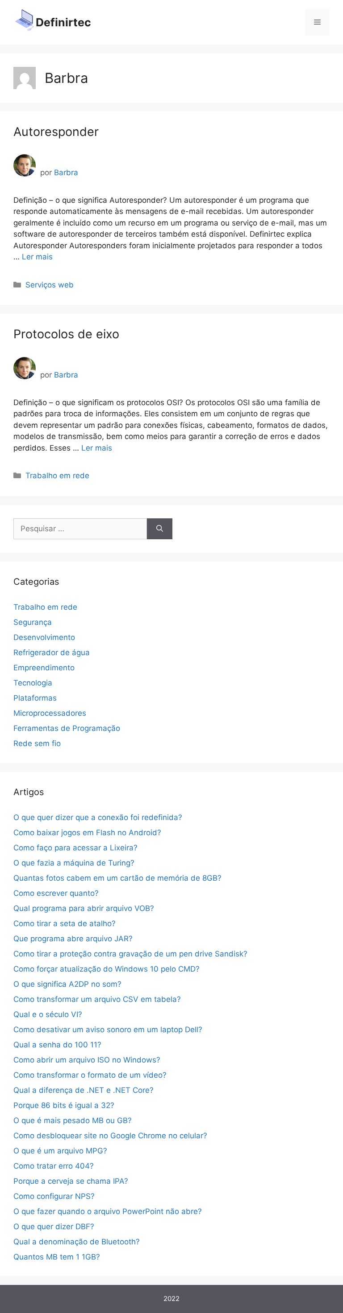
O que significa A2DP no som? (67, 984)
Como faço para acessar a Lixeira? (75, 847)
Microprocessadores (49, 713)
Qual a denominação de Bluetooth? (76, 1241)
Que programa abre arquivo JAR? (73, 938)
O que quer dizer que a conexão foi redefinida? (97, 817)
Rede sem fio (37, 743)
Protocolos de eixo (66, 334)
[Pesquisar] (159, 529)
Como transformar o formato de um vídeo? (90, 1075)
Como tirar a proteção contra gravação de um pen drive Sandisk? (130, 953)
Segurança (32, 622)
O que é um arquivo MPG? (60, 1150)
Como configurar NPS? (54, 1196)
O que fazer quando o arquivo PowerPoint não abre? (107, 1211)
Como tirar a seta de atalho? (64, 923)
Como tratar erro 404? (53, 1165)
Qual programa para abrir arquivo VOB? (83, 908)
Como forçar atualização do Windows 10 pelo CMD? (106, 968)
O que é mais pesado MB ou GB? (72, 1120)
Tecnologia (32, 682)
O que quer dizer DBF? (53, 1226)
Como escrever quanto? (56, 893)
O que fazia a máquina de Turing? (73, 862)
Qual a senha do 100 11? (57, 1044)
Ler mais (37, 256)
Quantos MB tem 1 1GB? (56, 1256)
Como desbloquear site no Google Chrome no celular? (110, 1135)
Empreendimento (44, 667)
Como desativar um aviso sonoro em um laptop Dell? (107, 1029)
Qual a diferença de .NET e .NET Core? (83, 1090)
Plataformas (35, 697)
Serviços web (49, 284)
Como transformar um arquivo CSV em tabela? (97, 999)
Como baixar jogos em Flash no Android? (87, 832)
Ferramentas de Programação (66, 728)
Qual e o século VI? (47, 1014)
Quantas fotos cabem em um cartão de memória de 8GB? (117, 878)
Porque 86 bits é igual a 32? (63, 1105)
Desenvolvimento (44, 637)
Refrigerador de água (51, 652)
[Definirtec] (24, 21)
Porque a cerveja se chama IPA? (70, 1181)
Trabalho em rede (57, 475)
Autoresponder (56, 131)
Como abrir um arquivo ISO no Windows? (86, 1059)
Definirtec (63, 22)
